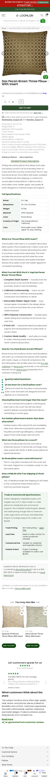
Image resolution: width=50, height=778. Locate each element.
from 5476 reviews (25, 666)
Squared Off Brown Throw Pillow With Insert (12, 632)
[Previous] (3, 51)
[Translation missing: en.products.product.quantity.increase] (13, 99)
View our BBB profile (23, 586)
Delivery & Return (9, 155)
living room (19, 364)
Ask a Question (26, 155)
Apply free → (38, 111)
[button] (5, 680)
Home (4, 26)
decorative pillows (23, 567)
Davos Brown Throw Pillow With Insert (34, 632)
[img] (25, 663)
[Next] (46, 51)
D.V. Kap (5, 629)
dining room (21, 367)
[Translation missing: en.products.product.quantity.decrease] (4, 99)
